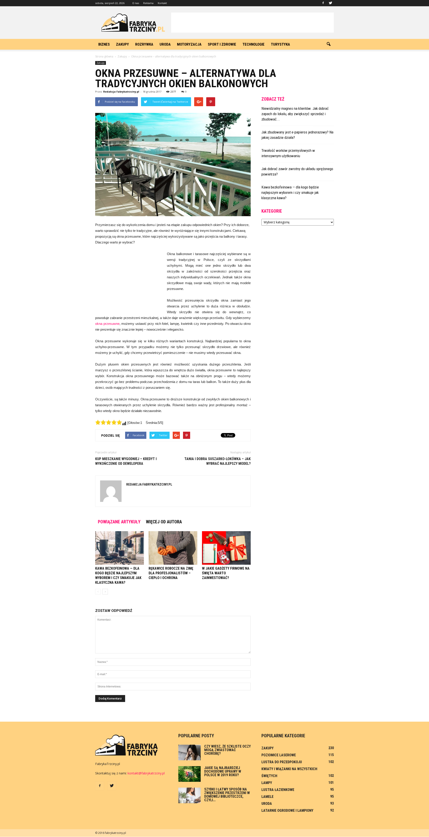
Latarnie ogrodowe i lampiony (287, 810)
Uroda (165, 44)
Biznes (104, 44)
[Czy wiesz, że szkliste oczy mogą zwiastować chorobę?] (189, 752)
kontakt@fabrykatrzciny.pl (146, 773)
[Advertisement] (252, 23)
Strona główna (104, 56)
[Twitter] (330, 3)
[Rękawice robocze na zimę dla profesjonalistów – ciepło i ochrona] (173, 548)
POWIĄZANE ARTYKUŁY (119, 521)
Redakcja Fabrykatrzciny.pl (121, 91)
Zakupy (122, 44)
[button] (328, 44)
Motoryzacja (189, 44)
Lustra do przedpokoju (281, 762)
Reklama (148, 3)
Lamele (267, 797)
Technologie (253, 44)
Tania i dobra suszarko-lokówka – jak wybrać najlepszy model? (217, 461)
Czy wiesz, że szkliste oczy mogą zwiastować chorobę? (227, 750)
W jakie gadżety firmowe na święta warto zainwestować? (226, 573)
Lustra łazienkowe (277, 790)
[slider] (108, 422)
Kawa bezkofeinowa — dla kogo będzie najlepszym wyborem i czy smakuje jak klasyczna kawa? (290, 192)
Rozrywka (144, 44)
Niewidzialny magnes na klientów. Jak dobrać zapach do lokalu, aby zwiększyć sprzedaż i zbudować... (295, 113)
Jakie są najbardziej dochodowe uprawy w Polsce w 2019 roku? (222, 771)
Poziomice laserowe (278, 755)
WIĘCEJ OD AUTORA (164, 521)
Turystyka (280, 44)
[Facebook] (323, 3)
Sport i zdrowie (222, 44)
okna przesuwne (107, 324)
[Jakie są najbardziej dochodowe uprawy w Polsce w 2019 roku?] (189, 774)
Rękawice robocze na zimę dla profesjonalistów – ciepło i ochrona (171, 573)
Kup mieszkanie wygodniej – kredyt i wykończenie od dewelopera (126, 461)
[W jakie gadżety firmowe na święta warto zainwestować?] (226, 548)
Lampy (266, 783)
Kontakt (162, 3)
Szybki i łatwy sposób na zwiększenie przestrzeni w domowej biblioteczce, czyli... (227, 794)
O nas (135, 3)
